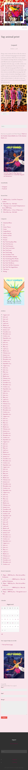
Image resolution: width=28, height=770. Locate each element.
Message (3, 699)
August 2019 (6, 492)
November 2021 (7, 435)
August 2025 (6, 340)
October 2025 (6, 336)
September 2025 (7, 338)
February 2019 (6, 505)
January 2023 (6, 406)
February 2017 (6, 556)
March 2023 (6, 401)
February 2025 (6, 353)
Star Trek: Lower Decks (9, 248)
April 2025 (5, 349)
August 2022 (6, 416)
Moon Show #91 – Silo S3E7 (10, 204)
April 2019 (5, 501)
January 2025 (6, 355)
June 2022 (5, 420)
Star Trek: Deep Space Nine (10, 242)
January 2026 (6, 330)
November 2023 (7, 384)
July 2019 (5, 494)
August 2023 (6, 391)
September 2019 (7, 490)
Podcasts (5, 237)
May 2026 (5, 321)
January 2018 (6, 532)
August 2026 (6, 315)
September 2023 (7, 389)
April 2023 (5, 399)
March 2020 (6, 477)
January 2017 (6, 558)
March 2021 (6, 452)
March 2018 (6, 528)
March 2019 (6, 503)
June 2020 (5, 471)
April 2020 (5, 475)
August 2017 (6, 543)
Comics (5, 229)
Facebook (4, 189)
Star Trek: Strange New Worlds (10, 259)
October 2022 (6, 412)
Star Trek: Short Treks (8, 254)
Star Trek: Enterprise (8, 246)
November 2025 (7, 334)
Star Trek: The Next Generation (11, 265)
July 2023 (5, 393)
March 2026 (6, 325)
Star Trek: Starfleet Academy (10, 256)
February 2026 (6, 327)
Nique (4, 575)
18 (7, 623)
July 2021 (5, 444)
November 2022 (7, 410)
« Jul (2, 634)
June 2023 (5, 395)
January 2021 (6, 456)
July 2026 (5, 317)
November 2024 (7, 359)
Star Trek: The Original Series (10, 267)
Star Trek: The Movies (8, 263)
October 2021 (6, 437)
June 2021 (5, 446)
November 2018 (7, 511)
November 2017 (7, 537)
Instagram (4, 187)
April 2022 (5, 425)
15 (17, 619)
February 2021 (6, 454)
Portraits (5, 240)
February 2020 (6, 480)
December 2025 (7, 332)
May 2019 (5, 499)
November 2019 (7, 486)
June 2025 (5, 344)
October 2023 (6, 387)
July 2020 (5, 469)
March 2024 (6, 376)
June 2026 (5, 319)
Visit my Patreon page (7, 644)
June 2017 (5, 547)
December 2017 (7, 535)
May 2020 (5, 473)
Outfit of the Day (7, 233)
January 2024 (6, 380)
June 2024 (5, 370)
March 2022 (6, 427)
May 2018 (5, 524)
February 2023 (6, 403)
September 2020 (7, 465)
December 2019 (7, 484)
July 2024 (5, 368)
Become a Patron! (14, 743)
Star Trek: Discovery (8, 244)
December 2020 (7, 458)
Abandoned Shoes (7, 223)
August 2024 (6, 365)
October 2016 (6, 564)
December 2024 (7, 357)
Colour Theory (7, 227)
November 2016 (7, 562)
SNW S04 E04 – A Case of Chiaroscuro (13, 210)
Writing (5, 271)
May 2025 (5, 346)
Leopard (14, 45)
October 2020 (6, 463)
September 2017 (7, 541)
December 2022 (7, 408)
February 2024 (6, 378)
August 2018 (6, 518)
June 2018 (5, 522)
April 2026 (5, 323)
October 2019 (6, 488)
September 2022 (7, 414)
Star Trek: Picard (7, 250)
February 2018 (6, 530)
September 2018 (7, 516)
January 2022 (6, 431)
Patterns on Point (7, 235)
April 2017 (5, 551)
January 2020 (6, 482)
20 (12, 623)
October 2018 (6, 513)
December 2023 (7, 382)
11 (7, 619)
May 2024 (5, 372)
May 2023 (5, 397)
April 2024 (5, 374)
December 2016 (7, 560)
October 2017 (6, 539)
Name (2, 687)
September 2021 (7, 439)
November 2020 (7, 461)
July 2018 (5, 520)
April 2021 (5, 450)
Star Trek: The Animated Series (10, 261)
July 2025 (5, 342)
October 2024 (6, 361)
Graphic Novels (7, 231)
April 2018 (5, 526)
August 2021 (6, 442)
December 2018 (7, 509)
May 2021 (5, 448)
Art (4, 225)
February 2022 (6, 429)
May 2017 (5, 549)
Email (2, 693)
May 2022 (5, 423)
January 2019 (6, 507)
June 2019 (5, 496)
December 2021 (7, 433)
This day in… (6, 269)
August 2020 (6, 467)
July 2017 (5, 545)
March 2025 (6, 351)
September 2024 (7, 363)
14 (15, 619)
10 (5, 619)
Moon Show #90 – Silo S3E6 (10, 212)
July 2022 (5, 418)
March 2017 (6, 554)
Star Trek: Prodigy (7, 252)
